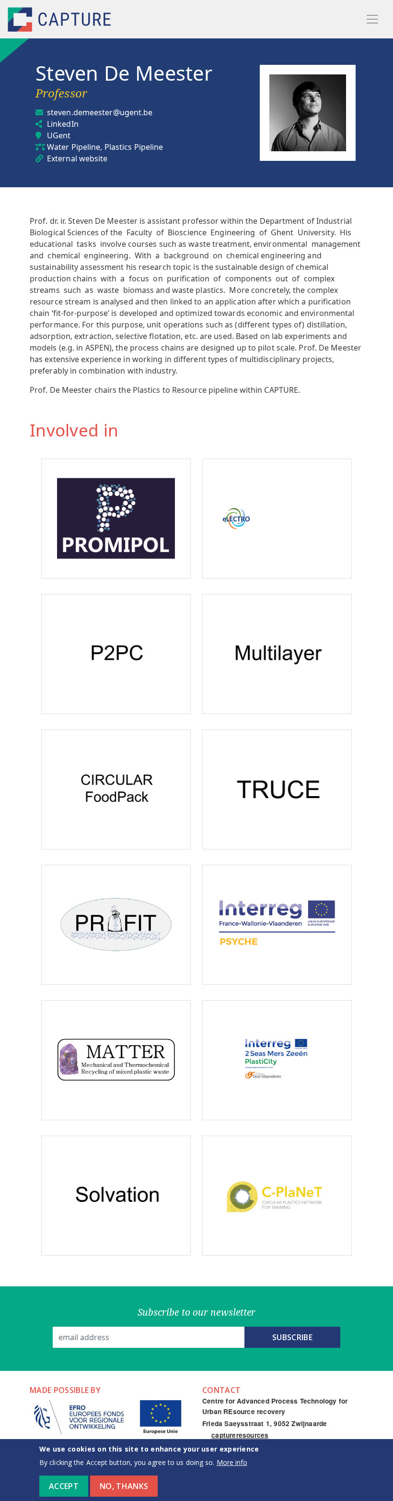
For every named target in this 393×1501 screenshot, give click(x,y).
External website (77, 158)
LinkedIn (63, 124)
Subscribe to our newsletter (197, 1312)
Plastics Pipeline (133, 147)
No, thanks (124, 1486)
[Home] (60, 19)
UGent (59, 135)
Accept (64, 1486)
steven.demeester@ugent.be (100, 112)
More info (232, 1462)
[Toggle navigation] (372, 19)
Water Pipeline (73, 147)
